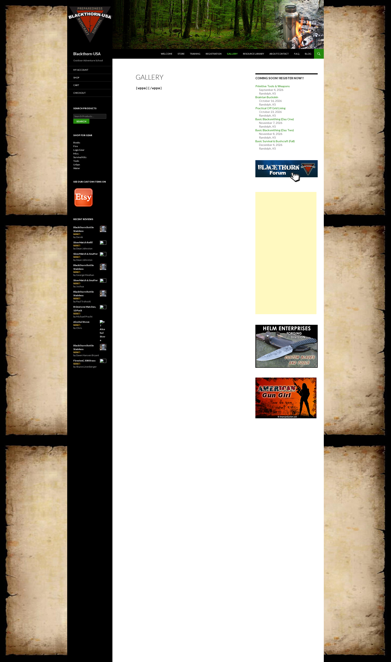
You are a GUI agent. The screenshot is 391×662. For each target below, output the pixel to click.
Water (76, 168)
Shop (76, 77)
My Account (80, 69)
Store (181, 53)
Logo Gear (79, 149)
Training (195, 53)
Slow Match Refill (82, 242)
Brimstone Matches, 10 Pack (84, 308)
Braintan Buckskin (266, 97)
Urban (76, 164)
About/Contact (279, 53)
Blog (308, 53)
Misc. (76, 153)
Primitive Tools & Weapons (272, 86)
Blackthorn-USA (87, 54)
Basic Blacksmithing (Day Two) (274, 130)
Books (76, 142)
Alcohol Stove (81, 321)
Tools (76, 160)
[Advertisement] (285, 253)
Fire (75, 146)
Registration (214, 53)
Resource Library (253, 53)
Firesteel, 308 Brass (84, 360)
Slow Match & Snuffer (85, 253)
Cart (76, 85)
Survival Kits (80, 157)
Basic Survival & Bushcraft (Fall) (275, 141)
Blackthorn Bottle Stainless (83, 229)
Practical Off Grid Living (270, 108)
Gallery (232, 53)
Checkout (79, 92)
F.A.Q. (297, 53)
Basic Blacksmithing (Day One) (274, 119)
